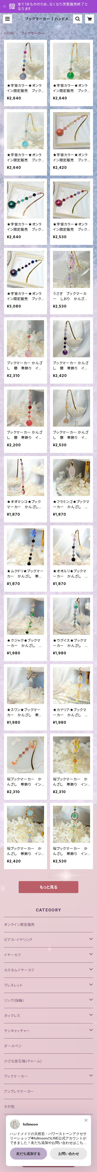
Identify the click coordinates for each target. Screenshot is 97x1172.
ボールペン (13, 1046)
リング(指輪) (14, 1000)
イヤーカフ (12, 955)
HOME (9, 33)
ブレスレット (13, 985)
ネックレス (12, 1015)
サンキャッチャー (17, 1031)
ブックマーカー (16, 1076)
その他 (9, 1106)
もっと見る (48, 887)
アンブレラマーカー (19, 1091)
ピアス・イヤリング (18, 940)
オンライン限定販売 (19, 924)
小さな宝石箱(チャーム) (23, 1061)
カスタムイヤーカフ (19, 970)
